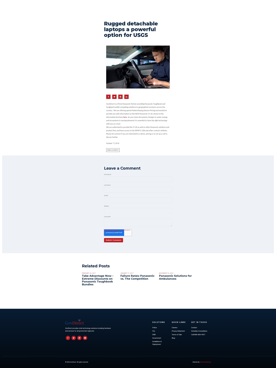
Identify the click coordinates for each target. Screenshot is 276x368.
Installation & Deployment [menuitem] (157, 343)
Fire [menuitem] (153, 331)
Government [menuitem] (156, 338)
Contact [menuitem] (194, 328)
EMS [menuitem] (154, 335)
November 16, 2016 (166, 273)
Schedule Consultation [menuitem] (199, 331)
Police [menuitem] (154, 328)
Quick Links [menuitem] (179, 322)
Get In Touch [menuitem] (199, 322)
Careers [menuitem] (174, 328)
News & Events (113, 150)
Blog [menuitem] (173, 338)
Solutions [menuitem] (158, 322)
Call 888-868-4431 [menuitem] (198, 335)
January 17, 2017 (126, 273)
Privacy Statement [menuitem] (178, 331)
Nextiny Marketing (205, 362)
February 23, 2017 (89, 273)
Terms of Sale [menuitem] (177, 335)
